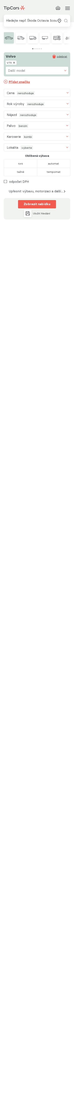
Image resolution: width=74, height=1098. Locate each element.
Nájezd (12, 115)
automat (53, 163)
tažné (20, 171)
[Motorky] (69, 37)
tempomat (54, 171)
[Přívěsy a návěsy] (45, 37)
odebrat (62, 56)
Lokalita (12, 147)
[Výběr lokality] (59, 20)
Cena (10, 93)
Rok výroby (15, 104)
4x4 (20, 163)
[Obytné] (57, 37)
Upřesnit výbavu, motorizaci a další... (36, 191)
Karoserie (14, 137)
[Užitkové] (21, 37)
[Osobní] (9, 37)
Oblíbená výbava (37, 156)
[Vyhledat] (66, 20)
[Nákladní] (33, 37)
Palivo (11, 126)
